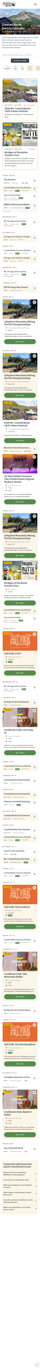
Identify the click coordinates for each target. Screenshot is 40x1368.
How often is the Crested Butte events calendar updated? (18, 1201)
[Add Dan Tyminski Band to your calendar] (34, 1149)
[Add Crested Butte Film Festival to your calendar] (34, 781)
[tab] (7, 68)
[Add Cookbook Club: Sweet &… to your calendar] (34, 1092)
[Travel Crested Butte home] (9, 4)
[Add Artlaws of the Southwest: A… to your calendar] (34, 703)
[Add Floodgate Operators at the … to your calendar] (34, 1078)
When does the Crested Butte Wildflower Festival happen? (14, 1173)
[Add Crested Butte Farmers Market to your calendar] (34, 189)
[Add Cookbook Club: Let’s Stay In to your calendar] (34, 710)
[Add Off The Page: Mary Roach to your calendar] (34, 288)
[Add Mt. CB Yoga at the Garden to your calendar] (34, 222)
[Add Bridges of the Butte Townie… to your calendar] (34, 563)
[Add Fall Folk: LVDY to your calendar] (34, 634)
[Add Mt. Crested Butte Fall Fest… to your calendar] (34, 860)
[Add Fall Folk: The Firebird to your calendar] (34, 888)
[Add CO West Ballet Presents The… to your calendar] (34, 457)
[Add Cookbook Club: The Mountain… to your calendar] (34, 954)
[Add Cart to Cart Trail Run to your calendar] (34, 852)
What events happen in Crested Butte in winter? (17, 1186)
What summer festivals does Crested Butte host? (17, 1193)
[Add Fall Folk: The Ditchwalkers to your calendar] (34, 1025)
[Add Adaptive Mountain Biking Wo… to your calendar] (34, 302)
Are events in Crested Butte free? (16, 1180)
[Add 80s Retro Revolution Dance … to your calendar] (34, 449)
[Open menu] (35, 4)
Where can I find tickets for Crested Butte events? (16, 1208)
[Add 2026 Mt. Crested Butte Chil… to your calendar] (34, 403)
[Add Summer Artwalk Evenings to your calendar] (34, 802)
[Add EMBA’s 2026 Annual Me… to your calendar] (34, 205)
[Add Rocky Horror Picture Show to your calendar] (34, 1011)
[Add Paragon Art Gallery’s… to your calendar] (34, 238)
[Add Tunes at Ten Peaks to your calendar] (34, 196)
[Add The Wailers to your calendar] (34, 180)
